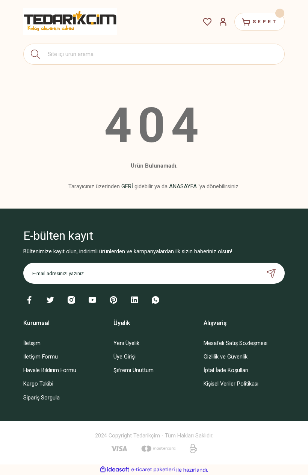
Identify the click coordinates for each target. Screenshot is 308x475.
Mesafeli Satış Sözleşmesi (235, 343)
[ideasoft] (115, 469)
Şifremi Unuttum (133, 370)
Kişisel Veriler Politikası (231, 384)
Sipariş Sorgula (41, 398)
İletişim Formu (40, 357)
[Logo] (70, 21)
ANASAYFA (183, 186)
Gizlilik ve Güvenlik (226, 357)
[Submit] (271, 273)
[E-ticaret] (153, 470)
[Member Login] (223, 22)
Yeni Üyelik (126, 343)
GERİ (127, 186)
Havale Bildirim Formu (49, 370)
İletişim (32, 343)
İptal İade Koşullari (226, 370)
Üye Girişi (124, 357)
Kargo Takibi (38, 384)
